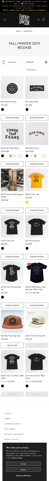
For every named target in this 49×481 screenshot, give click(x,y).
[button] (4, 19)
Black (2, 109)
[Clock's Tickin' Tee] (36, 180)
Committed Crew (13, 424)
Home (18, 31)
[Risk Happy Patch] (36, 87)
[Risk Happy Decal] (36, 133)
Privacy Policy (12, 439)
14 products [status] (31, 70)
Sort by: (9, 62)
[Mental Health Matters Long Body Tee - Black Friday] (36, 272)
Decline (23, 469)
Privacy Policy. (17, 458)
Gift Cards (10, 429)
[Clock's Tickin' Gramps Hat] (36, 321)
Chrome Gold (10, 155)
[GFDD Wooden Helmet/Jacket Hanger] (12, 180)
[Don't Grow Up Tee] (36, 226)
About (7, 419)
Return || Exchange (14, 434)
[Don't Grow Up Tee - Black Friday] (36, 361)
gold (27, 202)
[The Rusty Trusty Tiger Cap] (12, 321)
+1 (20, 156)
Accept (23, 464)
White (6, 155)
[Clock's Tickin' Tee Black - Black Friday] (12, 361)
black (2, 297)
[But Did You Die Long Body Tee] (12, 272)
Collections (28, 31)
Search (8, 413)
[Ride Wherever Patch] (12, 87)
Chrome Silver (14, 155)
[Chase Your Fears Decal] (12, 133)
